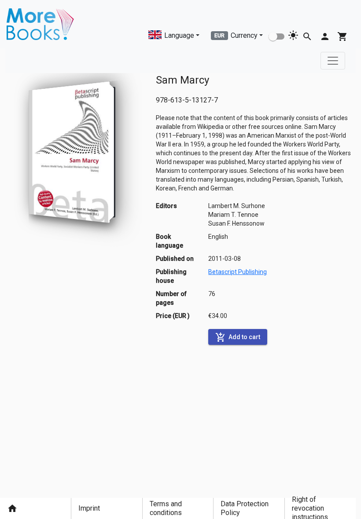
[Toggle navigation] (332, 60)
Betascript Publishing (237, 271)
